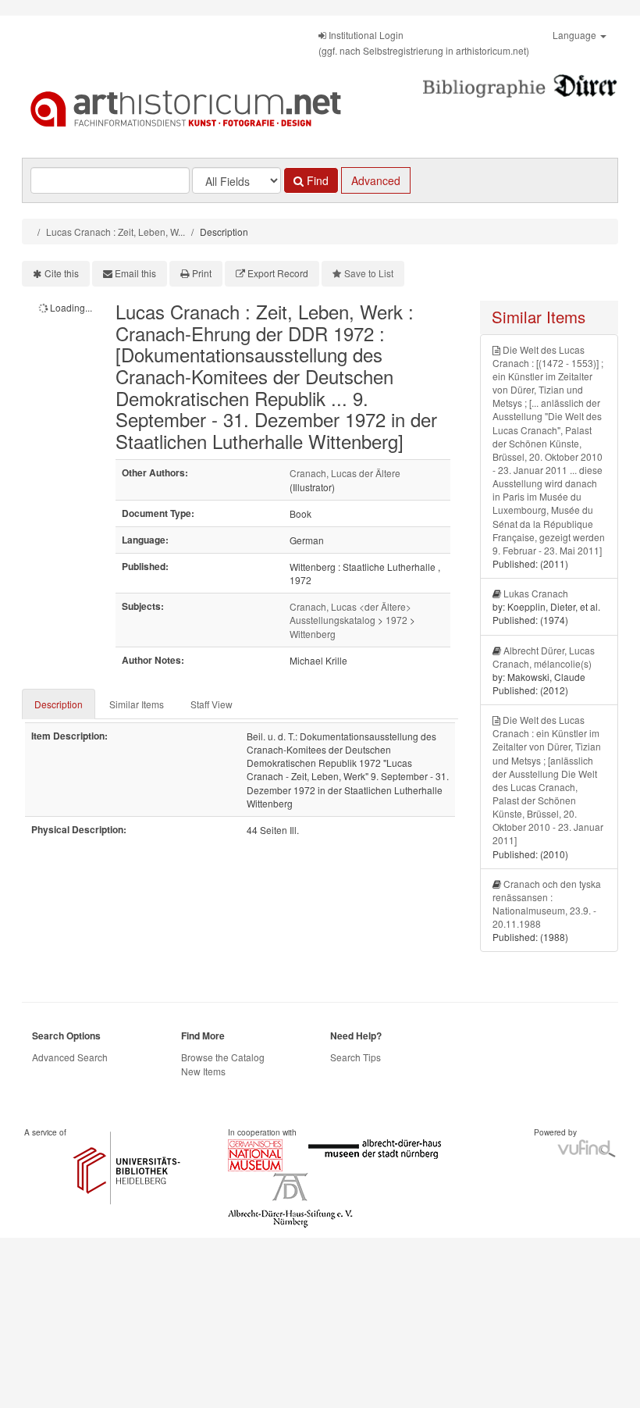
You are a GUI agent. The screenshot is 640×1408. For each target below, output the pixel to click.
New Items (203, 1071)
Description (58, 704)
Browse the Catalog (223, 1057)
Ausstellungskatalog (332, 619)
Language (576, 34)
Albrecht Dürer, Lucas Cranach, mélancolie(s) (543, 656)
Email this (135, 273)
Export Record (277, 273)
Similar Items (136, 704)
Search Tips (355, 1057)
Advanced (375, 180)
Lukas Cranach (535, 593)
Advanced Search (70, 1057)
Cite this (61, 273)
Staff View (211, 704)
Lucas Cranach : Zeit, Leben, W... (115, 231)
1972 (396, 619)
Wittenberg (313, 633)
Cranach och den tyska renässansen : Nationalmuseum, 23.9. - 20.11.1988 (546, 903)
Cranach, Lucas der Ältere (345, 472)
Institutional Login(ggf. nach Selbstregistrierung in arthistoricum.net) (423, 42)
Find (316, 180)
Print (202, 273)
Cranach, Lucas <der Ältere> (350, 606)
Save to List (368, 273)
